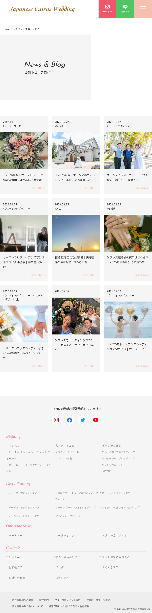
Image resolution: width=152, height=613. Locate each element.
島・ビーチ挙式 (64, 445)
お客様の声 (15, 567)
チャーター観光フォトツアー (24, 492)
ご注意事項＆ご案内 (22, 599)
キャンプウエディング (113, 464)
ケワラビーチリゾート (67, 452)
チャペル (14, 445)
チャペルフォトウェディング (24, 515)
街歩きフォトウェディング (69, 515)
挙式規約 (44, 599)
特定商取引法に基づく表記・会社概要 (69, 606)
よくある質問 (110, 567)
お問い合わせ (17, 577)
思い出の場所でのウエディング (118, 452)
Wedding (13, 436)
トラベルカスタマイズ (115, 535)
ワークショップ (64, 535)
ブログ (59, 567)
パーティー (15, 535)
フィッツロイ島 (63, 458)
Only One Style (18, 526)
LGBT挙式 (107, 471)
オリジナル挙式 (111, 445)
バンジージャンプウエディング (118, 458)
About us (14, 557)
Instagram (107, 11)
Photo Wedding (18, 483)
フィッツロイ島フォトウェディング (121, 507)
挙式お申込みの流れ (67, 557)
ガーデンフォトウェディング (24, 507)
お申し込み (62, 577)
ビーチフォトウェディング (116, 492)
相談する (125, 11)
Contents (13, 548)
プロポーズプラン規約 (98, 599)
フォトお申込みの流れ (116, 557)
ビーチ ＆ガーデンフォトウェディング (75, 507)
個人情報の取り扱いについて (27, 606)
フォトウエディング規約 (68, 599)
